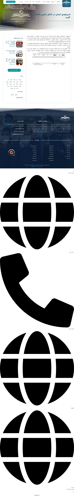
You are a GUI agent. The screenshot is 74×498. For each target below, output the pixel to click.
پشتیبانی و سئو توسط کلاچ (37, 166)
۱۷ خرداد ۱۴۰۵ (12, 46)
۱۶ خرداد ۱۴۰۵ (12, 64)
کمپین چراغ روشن (70, 489)
